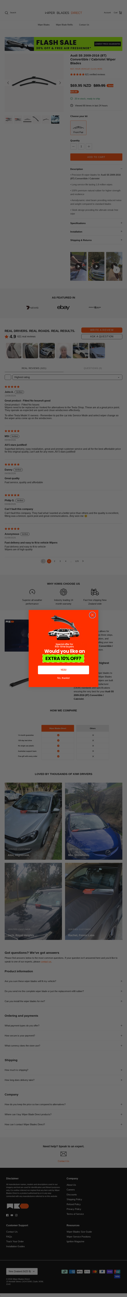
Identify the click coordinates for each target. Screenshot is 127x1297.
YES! (63, 670)
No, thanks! (63, 678)
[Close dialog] (92, 615)
